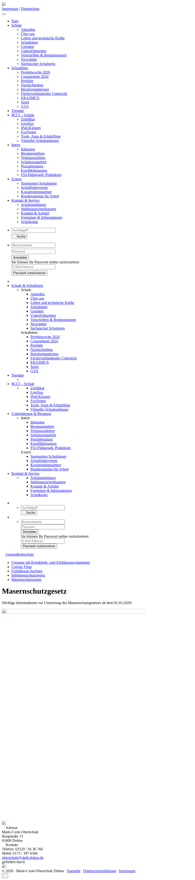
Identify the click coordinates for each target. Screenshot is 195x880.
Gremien (27, 47)
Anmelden (20, 257)
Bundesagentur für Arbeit (40, 196)
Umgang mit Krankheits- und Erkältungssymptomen (50, 562)
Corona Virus (21, 567)
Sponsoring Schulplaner (39, 183)
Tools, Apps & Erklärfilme (41, 136)
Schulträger (29, 42)
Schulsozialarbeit (33, 162)
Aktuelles (28, 30)
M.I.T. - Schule (22, 115)
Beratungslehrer (33, 153)
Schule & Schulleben (27, 286)
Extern (16, 179)
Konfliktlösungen (34, 170)
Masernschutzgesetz (26, 579)
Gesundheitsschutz (19, 554)
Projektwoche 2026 (35, 72)
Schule (16, 25)
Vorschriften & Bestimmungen (44, 55)
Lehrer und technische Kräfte (43, 38)
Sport (25, 102)
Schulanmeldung (33, 205)
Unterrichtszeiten (33, 51)
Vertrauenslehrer (33, 158)
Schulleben (19, 68)
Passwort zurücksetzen (29, 273)
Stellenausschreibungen (38, 209)
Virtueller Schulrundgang (40, 141)
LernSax (27, 123)
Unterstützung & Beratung (31, 414)
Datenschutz (30, 9)
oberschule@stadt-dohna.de (23, 858)
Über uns (28, 34)
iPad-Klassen (31, 128)
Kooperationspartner (36, 192)
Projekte (27, 81)
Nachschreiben (32, 85)
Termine (17, 111)
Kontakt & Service (25, 200)
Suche (20, 236)
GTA (25, 106)
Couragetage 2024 (35, 76)
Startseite (73, 871)
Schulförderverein (34, 188)
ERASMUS (30, 98)
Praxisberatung (32, 166)
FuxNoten (28, 132)
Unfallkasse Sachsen (26, 571)
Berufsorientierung (35, 89)
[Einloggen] (8, 13)
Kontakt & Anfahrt (35, 213)
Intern (15, 145)
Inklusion (28, 149)
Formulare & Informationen (41, 217)
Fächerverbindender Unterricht (44, 94)
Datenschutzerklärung (99, 871)
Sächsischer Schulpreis (38, 64)
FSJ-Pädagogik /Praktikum (41, 175)
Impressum (10, 9)
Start (14, 21)
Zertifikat (28, 119)
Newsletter (29, 59)
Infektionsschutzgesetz (28, 575)
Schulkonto (29, 222)
